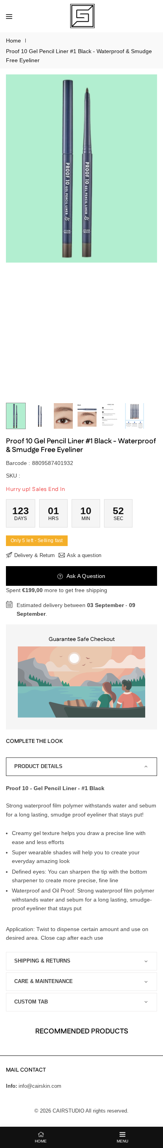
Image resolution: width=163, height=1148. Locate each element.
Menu (122, 1141)
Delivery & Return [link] (34, 555)
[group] (81, 168)
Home (13, 40)
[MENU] (9, 16)
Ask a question (85, 576)
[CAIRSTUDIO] (82, 15)
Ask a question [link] (84, 555)
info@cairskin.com (40, 1086)
